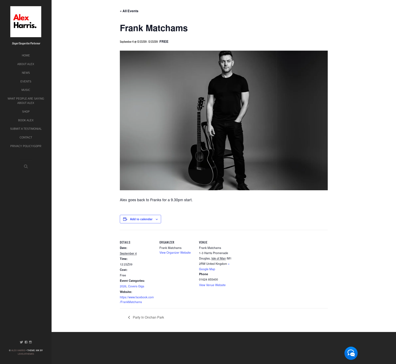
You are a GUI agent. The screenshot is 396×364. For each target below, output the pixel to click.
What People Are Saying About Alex (26, 101)
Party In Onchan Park (148, 317)
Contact (26, 137)
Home (26, 55)
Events (25, 81)
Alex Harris (18, 350)
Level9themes (26, 353)
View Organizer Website (175, 252)
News (26, 72)
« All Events (129, 10)
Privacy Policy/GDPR (25, 146)
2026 (123, 286)
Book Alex (26, 120)
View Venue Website (212, 285)
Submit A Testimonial (26, 128)
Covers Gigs (136, 286)
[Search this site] (26, 166)
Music (25, 90)
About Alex (25, 64)
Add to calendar (141, 219)
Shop (26, 111)
